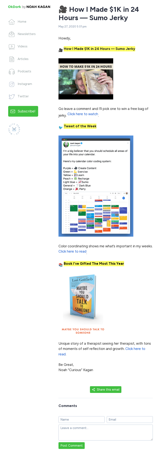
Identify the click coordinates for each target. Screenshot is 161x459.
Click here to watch (83, 114)
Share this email (108, 389)
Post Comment (71, 445)
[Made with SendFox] (14, 129)
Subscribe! (26, 111)
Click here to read (72, 251)
